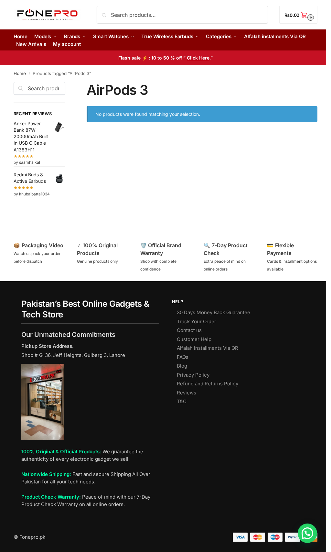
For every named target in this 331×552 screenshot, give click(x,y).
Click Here (198, 58)
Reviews (186, 393)
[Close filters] (67, 85)
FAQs (182, 357)
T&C (182, 401)
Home (20, 73)
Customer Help (194, 339)
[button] (298, 15)
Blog (182, 366)
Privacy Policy (193, 375)
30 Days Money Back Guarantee (213, 312)
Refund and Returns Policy (207, 384)
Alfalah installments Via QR (207, 348)
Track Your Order (196, 321)
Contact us (189, 330)
